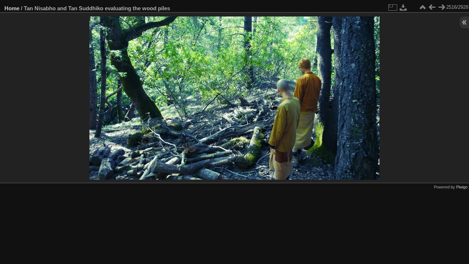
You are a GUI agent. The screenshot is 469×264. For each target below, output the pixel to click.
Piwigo (462, 187)
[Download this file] (403, 7)
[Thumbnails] (422, 7)
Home (11, 8)
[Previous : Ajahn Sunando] (432, 7)
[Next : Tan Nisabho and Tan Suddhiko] (441, 7)
